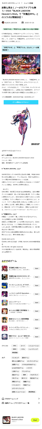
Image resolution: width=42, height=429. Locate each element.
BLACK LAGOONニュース (11, 3)
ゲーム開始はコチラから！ (21, 102)
